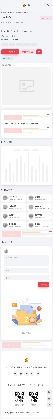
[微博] (26, 373)
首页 (4, 12)
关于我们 (41, 384)
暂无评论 (8, 241)
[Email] (38, 373)
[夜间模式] (49, 404)
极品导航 (21, 412)
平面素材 (19, 12)
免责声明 (21, 384)
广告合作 (31, 384)
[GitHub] (32, 373)
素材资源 (11, 12)
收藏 (47, 17)
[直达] (24, 197)
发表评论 (43, 284)
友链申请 (11, 384)
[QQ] (21, 373)
